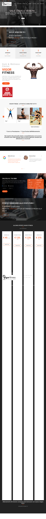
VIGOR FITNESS (19, 3)
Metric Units (5, 185)
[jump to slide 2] (22, 24)
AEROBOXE (7, 52)
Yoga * (6, 121)
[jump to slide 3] (23, 24)
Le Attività (34, 3)
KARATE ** (33, 121)
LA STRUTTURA (24, 3)
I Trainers (29, 3)
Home (15, 3)
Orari (38, 3)
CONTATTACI (42, 3)
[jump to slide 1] (21, 24)
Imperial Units (11, 185)
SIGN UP (6, 83)
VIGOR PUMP (38, 52)
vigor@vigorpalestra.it (12, 0)
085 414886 (4, 0)
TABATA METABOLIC (22, 126)
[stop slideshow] (24, 24)
